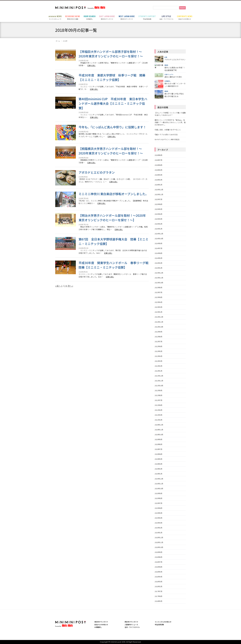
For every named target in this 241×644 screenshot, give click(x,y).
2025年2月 (158, 224)
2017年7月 (158, 591)
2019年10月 (159, 488)
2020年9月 (158, 439)
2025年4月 (158, 214)
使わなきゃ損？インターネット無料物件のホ (175, 84)
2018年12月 (159, 537)
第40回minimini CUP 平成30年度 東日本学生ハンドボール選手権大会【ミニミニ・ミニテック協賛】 (113, 103)
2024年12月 (159, 233)
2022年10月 (159, 327)
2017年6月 (158, 596)
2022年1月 (158, 371)
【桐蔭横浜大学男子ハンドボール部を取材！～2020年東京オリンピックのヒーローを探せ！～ (111, 150)
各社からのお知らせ (184, 17)
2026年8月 (158, 155)
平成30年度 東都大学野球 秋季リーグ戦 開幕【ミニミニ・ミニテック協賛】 (112, 77)
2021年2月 (158, 420)
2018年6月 (158, 567)
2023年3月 (158, 307)
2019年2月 (158, 527)
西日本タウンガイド (127, 17)
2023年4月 (158, 302)
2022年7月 (158, 341)
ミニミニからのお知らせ (163, 622)
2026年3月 (158, 175)
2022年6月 (158, 346)
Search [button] (182, 8)
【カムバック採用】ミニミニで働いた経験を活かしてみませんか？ (170, 113)
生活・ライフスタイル (166, 17)
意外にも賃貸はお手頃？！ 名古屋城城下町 (175, 68)
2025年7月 (158, 199)
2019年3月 (158, 523)
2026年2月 (158, 180)
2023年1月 (158, 312)
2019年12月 (159, 479)
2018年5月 (158, 572)
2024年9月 (158, 243)
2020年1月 (158, 473)
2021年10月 (159, 385)
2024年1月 (158, 268)
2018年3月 (158, 581)
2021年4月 (158, 410)
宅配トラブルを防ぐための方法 (166, 134)
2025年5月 (158, 209)
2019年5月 (158, 513)
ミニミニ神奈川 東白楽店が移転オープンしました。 (113, 194)
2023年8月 (158, 287)
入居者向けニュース (131, 624)
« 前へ (58, 285)
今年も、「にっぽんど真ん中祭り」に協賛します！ (112, 127)
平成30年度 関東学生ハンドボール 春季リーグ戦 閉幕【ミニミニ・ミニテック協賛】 (114, 265)
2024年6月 (158, 253)
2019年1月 (158, 532)
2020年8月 (158, 444)
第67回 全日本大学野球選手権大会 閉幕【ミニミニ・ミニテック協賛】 (113, 241)
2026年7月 (158, 160)
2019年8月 (158, 498)
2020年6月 (158, 454)
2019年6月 (158, 508)
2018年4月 (158, 576)
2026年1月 (158, 184)
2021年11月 (159, 380)
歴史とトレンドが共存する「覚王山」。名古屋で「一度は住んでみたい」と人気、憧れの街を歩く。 (170, 122)
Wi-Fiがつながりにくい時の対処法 (167, 139)
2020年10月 (159, 434)
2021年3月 (158, 415)
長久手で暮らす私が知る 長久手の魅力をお (174, 95)
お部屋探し (89, 17)
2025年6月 (158, 204)
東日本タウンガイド (107, 17)
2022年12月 (159, 317)
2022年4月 (158, 356)
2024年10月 (159, 238)
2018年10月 (159, 547)
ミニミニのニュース (55, 17)
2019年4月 (158, 518)
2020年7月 (158, 449)
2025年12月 (159, 189)
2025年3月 (158, 219)
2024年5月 (158, 258)
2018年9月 (158, 552)
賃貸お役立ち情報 (72, 17)
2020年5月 (158, 459)
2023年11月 (159, 277)
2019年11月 (159, 483)
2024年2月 (158, 263)
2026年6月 (158, 165)
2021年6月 (158, 405)
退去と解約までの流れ (173, 77)
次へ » (70, 285)
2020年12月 (159, 425)
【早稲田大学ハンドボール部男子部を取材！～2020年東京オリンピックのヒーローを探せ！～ (111, 53)
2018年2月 (158, 586)
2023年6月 (158, 297)
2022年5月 (158, 351)
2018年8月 (158, 557)
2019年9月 (158, 493)
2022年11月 (159, 322)
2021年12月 (159, 376)
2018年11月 (159, 542)
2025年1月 (158, 229)
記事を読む (91, 65)
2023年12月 (159, 273)
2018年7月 (158, 562)
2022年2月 (158, 366)
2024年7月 (158, 248)
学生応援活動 (147, 17)
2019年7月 (158, 503)
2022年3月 (158, 361)
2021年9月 (158, 390)
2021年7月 (158, 400)
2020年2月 (158, 469)
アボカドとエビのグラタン (97, 172)
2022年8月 (158, 336)
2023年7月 (158, 292)
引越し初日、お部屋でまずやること (168, 129)
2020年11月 (159, 429)
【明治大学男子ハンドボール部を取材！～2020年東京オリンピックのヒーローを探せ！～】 (112, 217)
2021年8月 (158, 395)
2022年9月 (158, 331)
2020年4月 (158, 464)
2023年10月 (159, 282)
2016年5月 (158, 601)
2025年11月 (159, 194)
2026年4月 (158, 170)
